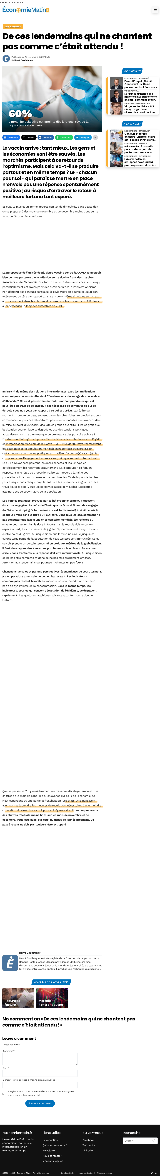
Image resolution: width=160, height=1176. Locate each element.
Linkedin (87, 1150)
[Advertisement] (52, 245)
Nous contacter (52, 1155)
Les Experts (13, 26)
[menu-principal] (155, 9)
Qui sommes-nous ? (54, 1145)
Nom (6, 1068)
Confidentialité (68, 1173)
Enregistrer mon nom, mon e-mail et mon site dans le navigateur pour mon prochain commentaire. (41, 1093)
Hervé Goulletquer (29, 952)
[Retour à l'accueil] (74, 9)
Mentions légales (52, 1160)
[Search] (154, 1140)
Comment (9, 1051)
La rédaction (50, 1140)
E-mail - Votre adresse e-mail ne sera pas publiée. (29, 1080)
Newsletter (49, 1150)
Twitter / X (88, 1145)
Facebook (88, 1140)
